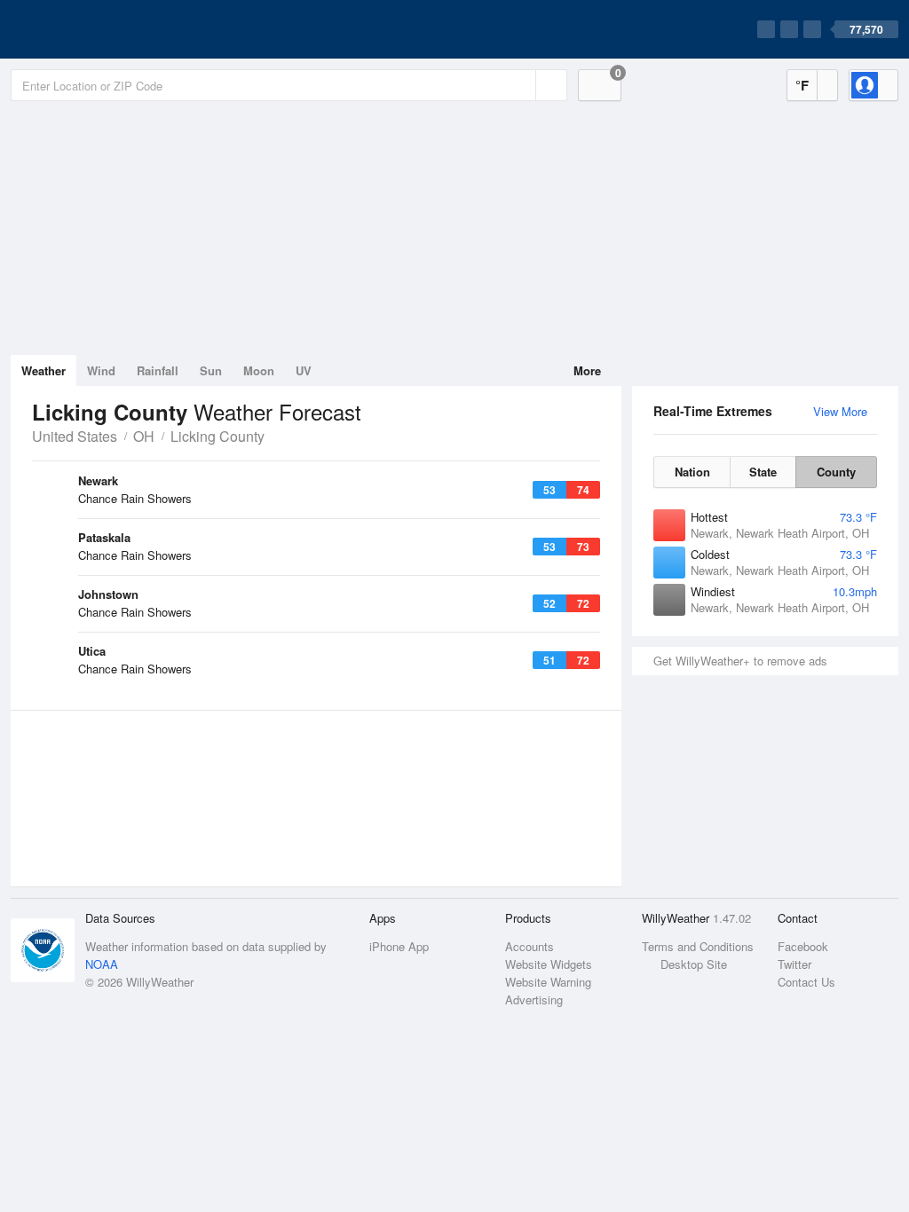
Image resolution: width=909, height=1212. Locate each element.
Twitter (794, 964)
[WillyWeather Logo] (94, 29)
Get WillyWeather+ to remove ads (740, 660)
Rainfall (157, 370)
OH (143, 436)
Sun (211, 370)
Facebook (803, 946)
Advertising (534, 999)
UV (304, 370)
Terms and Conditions (698, 946)
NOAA (101, 964)
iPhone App (399, 946)
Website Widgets (548, 964)
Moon (258, 370)
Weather (43, 370)
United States (74, 436)
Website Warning (548, 981)
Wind (101, 370)
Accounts (529, 946)
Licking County (217, 436)
